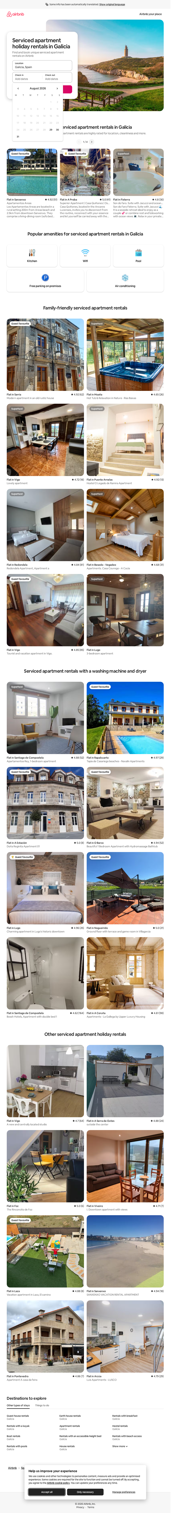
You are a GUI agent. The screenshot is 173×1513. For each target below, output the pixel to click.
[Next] (91, 142)
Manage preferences (123, 1492)
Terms (90, 1507)
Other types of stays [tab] (18, 1405)
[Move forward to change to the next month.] (57, 88)
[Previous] (79, 142)
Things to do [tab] (42, 1405)
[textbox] (27, 79)
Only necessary (85, 1492)
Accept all (46, 1492)
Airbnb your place (150, 14)
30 (57, 129)
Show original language (112, 4)
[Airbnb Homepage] (15, 14)
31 (18, 136)
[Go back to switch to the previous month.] (18, 88)
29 (51, 129)
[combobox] (42, 67)
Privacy (80, 1507)
